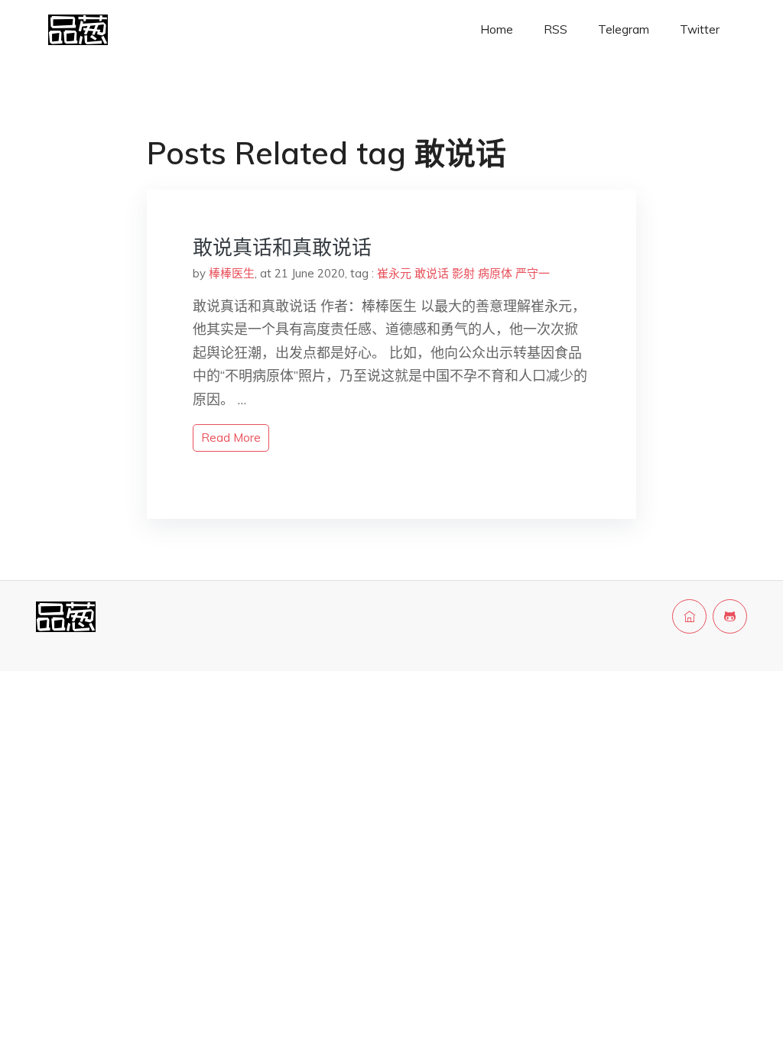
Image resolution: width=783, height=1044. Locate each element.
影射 (463, 273)
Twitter (700, 29)
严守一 (532, 273)
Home (496, 29)
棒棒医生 (232, 273)
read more (231, 437)
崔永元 (394, 273)
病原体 (495, 273)
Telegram (623, 29)
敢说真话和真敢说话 (282, 247)
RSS (555, 29)
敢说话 (431, 273)
